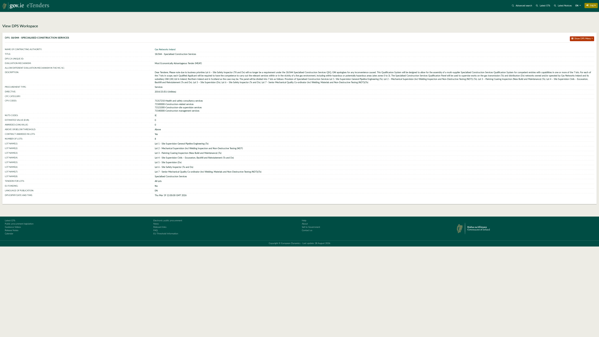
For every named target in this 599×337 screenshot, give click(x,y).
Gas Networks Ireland (165, 50)
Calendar (9, 234)
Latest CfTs (10, 221)
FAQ (155, 230)
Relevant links (159, 227)
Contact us (307, 230)
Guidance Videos (13, 227)
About (305, 224)
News (156, 224)
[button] (591, 5)
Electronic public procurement (167, 221)
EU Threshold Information (165, 234)
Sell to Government (311, 227)
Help (304, 221)
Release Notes (11, 230)
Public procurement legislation (19, 224)
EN (577, 6)
